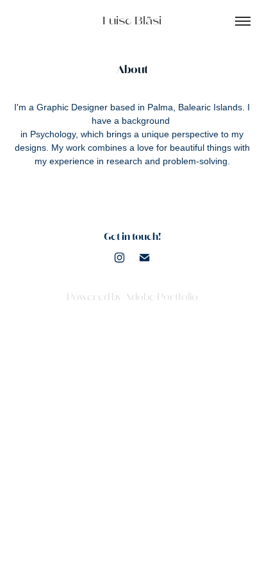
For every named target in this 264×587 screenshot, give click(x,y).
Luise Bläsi (132, 21)
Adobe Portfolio (161, 297)
